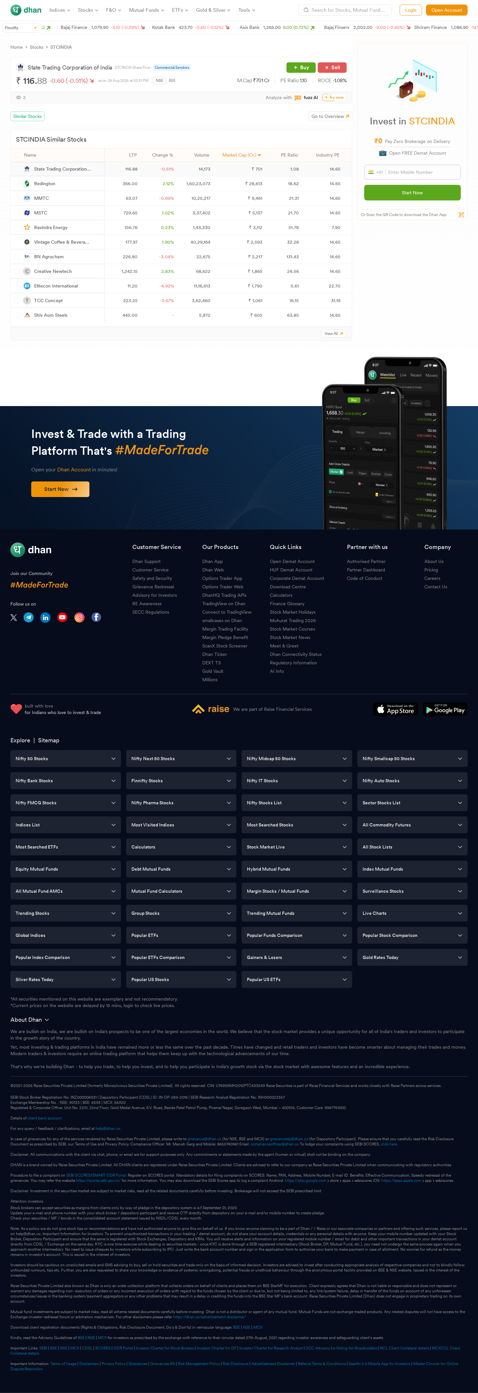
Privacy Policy (114, 1363)
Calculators (281, 595)
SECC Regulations (150, 612)
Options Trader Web (222, 586)
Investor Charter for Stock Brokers (165, 1348)
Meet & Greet (284, 645)
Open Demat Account (292, 561)
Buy (304, 67)
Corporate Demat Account (297, 578)
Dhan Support (146, 561)
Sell (335, 67)
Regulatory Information (293, 662)
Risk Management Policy (199, 1363)
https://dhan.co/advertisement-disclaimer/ (209, 1317)
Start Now (412, 192)
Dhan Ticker (214, 654)
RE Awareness (147, 603)
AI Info (277, 671)
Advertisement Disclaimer (273, 1363)
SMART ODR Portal (109, 1175)
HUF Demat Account (291, 569)
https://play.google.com (305, 1180)
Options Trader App (222, 578)
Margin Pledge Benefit (225, 637)
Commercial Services (172, 67)
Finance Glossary (287, 603)
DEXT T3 (211, 662)
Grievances (137, 1363)
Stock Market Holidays (292, 612)
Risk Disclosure (235, 1363)
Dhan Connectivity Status (296, 654)
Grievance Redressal (153, 586)
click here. (389, 1144)
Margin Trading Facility (225, 629)
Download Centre (288, 586)
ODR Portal (123, 1348)
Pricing (431, 569)
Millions (210, 679)
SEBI (43, 1348)
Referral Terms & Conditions (322, 1363)
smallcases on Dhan (222, 620)
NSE (159, 80)
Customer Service (150, 569)
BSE (172, 80)
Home (16, 47)
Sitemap (49, 740)
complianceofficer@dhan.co (275, 1144)
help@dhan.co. (108, 1128)
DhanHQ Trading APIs (224, 595)
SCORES (103, 1348)
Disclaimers (89, 1363)
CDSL (87, 1348)
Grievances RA (162, 1363)
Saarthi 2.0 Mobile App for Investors (379, 1363)
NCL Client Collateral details (404, 1348)
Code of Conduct (364, 578)
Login (411, 10)
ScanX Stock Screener (224, 645)
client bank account (44, 1118)
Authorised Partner (366, 561)
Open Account (447, 10)
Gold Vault (212, 671)
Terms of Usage (63, 1363)
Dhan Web (213, 569)
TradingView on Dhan (224, 603)
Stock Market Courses (292, 629)
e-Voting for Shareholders (355, 1348)
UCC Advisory (318, 1348)
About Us (434, 561)
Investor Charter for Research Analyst (271, 1348)
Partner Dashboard (366, 569)
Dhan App (212, 561)
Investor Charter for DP (216, 1348)
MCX (257, 1327)
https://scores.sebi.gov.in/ (98, 1180)
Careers (432, 578)
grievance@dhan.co (204, 1139)
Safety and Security (152, 578)
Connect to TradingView (226, 612)
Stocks (36, 47)
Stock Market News (290, 637)
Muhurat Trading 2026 (293, 620)
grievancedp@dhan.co (289, 1139)
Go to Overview (328, 116)
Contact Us (435, 586)
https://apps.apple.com (401, 1180)
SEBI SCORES (78, 1175)
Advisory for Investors (154, 595)
